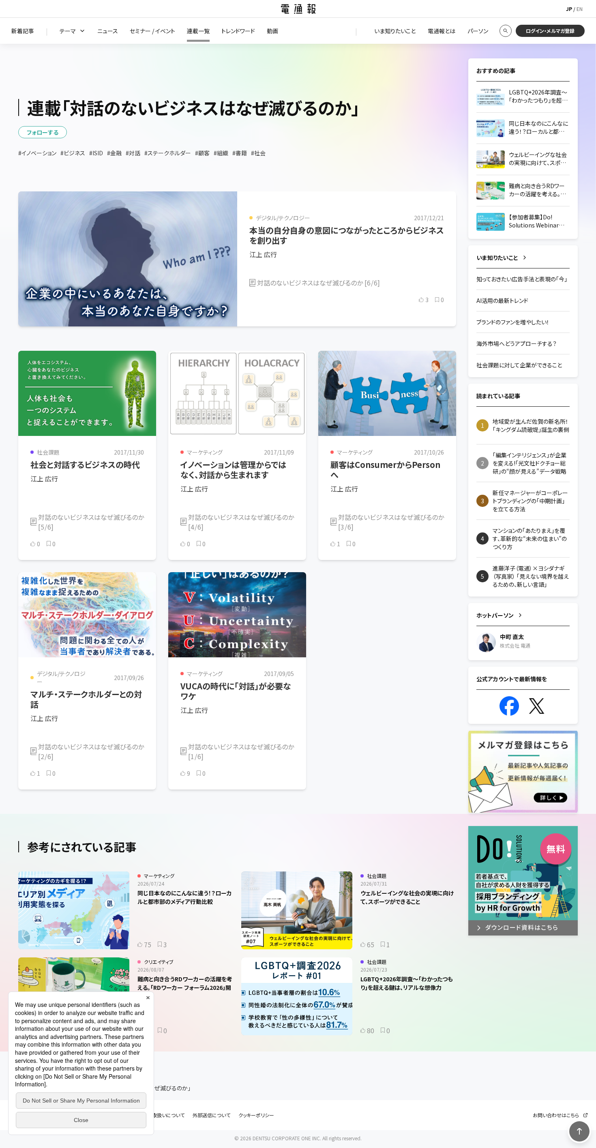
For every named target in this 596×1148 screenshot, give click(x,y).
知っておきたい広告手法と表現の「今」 (521, 279)
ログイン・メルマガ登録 (550, 30)
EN (580, 8)
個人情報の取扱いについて (156, 1115)
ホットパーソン (495, 615)
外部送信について (211, 1115)
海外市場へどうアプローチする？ (516, 343)
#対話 (133, 153)
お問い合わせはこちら (556, 1115)
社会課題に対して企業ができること (519, 365)
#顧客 (202, 153)
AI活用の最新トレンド (502, 300)
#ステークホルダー (167, 153)
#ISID (96, 153)
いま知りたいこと (497, 257)
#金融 (114, 153)
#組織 (221, 153)
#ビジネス (72, 153)
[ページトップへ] (579, 1131)
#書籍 (239, 153)
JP (569, 8)
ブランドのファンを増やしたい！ (512, 322)
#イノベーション (37, 153)
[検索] (506, 31)
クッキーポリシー (256, 1115)
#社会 (258, 153)
